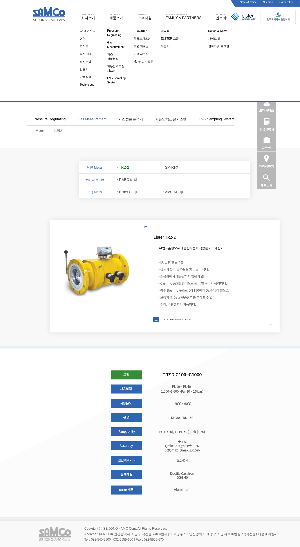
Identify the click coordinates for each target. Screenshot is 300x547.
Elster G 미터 (128, 192)
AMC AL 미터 (174, 192)
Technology (87, 84)
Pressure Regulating (48, 119)
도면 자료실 (141, 46)
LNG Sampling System (215, 119)
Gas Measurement (90, 119)
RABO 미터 (127, 180)
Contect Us (286, 2)
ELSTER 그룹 (170, 38)
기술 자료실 (141, 54)
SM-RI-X (170, 167)
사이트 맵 (214, 38)
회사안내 (85, 54)
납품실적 (85, 77)
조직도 (84, 46)
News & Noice (248, 2)
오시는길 (85, 61)
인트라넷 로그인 (218, 46)
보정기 (58, 130)
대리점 (165, 30)
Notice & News (217, 30)
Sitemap (268, 2)
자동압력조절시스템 (170, 119)
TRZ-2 (123, 167)
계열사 (165, 46)
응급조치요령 (142, 38)
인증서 (84, 69)
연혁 (82, 38)
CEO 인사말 (87, 30)
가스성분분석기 (129, 119)
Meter (40, 130)
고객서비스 (141, 30)
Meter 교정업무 (143, 61)
